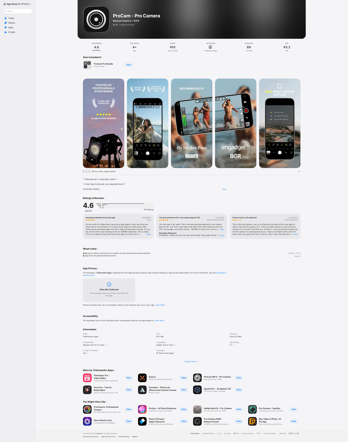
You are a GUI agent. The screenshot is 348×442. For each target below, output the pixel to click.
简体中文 (236, 433)
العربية (219, 433)
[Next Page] (303, 123)
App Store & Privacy (108, 436)
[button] (18, 18)
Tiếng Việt (282, 433)
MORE (149, 234)
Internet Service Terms (91, 436)
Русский (227, 433)
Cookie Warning (123, 436)
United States (195, 433)
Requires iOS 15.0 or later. (94, 345)
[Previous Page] (80, 123)
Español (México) (208, 433)
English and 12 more (164, 345)
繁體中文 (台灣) (294, 433)
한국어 (259, 433)
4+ (231, 345)
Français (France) (248, 433)
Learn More (160, 305)
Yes (84, 353)
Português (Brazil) (270, 433)
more (224, 189)
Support (135, 436)
